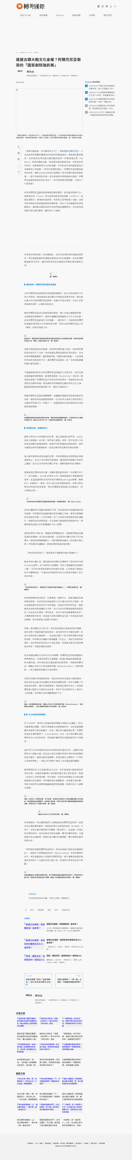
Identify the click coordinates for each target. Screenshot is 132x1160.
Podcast (60, 15)
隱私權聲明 (69, 1143)
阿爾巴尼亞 (66, 910)
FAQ (36, 1143)
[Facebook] (18, 152)
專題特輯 (76, 15)
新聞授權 (48, 1143)
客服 (40, 1143)
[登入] (111, 6)
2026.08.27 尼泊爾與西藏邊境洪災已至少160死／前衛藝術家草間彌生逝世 (102, 94)
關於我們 (108, 15)
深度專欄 (43, 15)
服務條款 (56, 1143)
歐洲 (31, 910)
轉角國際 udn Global (26, 52)
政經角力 (36, 52)
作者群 (92, 15)
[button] (98, 6)
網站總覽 (102, 1143)
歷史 (49, 910)
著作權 (62, 1143)
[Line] (18, 159)
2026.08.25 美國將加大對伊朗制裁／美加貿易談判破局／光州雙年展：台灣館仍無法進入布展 (102, 107)
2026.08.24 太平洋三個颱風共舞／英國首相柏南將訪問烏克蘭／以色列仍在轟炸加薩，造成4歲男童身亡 (102, 113)
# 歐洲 (26, 918)
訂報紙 (86, 1143)
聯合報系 (79, 1143)
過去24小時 (25, 15)
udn (17, 52)
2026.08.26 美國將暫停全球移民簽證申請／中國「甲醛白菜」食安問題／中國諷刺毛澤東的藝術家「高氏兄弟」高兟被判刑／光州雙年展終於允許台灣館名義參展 (102, 100)
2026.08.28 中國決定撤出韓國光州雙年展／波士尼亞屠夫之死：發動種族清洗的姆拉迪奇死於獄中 (102, 87)
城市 (56, 910)
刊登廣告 (30, 1143)
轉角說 (30, 71)
